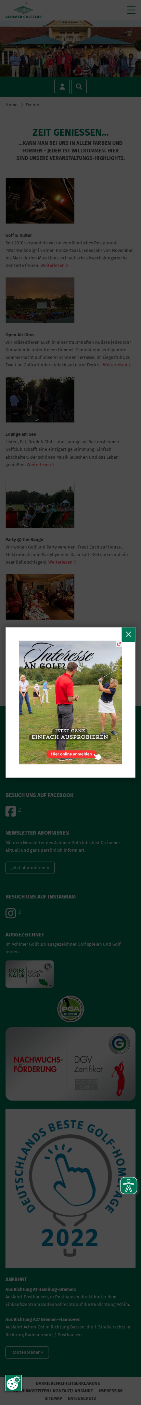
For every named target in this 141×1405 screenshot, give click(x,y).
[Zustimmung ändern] (13, 1383)
